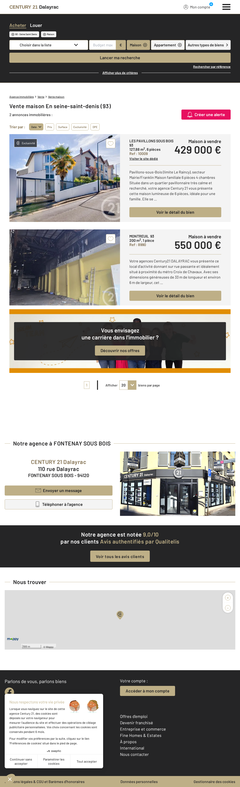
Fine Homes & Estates (140, 735)
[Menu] (226, 6)
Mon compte (200, 7)
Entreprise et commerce (143, 729)
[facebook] (9, 692)
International (132, 747)
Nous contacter (134, 754)
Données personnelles (139, 781)
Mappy (50, 647)
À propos (128, 741)
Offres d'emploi (134, 716)
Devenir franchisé (136, 722)
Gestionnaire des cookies (214, 781)
